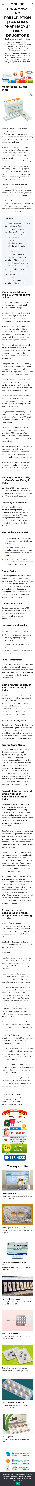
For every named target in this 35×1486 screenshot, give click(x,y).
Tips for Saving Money (20, 266)
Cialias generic (8, 1437)
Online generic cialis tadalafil (14, 1228)
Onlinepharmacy (9, 1193)
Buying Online (17, 243)
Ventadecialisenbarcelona (12, 1104)
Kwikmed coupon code (11, 1299)
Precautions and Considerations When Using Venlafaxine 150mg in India (15, 280)
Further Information (19, 254)
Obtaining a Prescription (20, 235)
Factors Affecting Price (20, 263)
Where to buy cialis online (12, 1102)
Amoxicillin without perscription (14, 1094)
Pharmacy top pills (9, 1099)
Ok (18, 1483)
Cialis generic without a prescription (16, 1097)
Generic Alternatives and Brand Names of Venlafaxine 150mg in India (16, 271)
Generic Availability (18, 246)
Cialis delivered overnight (13, 1402)
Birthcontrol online (10, 1333)
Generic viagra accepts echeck (15, 1368)
